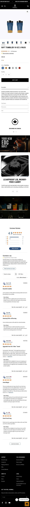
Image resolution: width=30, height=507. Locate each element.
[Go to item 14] (26, 43)
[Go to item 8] (8, 43)
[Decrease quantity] (3, 74)
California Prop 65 (20, 481)
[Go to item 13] (21, 43)
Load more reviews (15, 443)
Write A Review (15, 248)
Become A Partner (20, 459)
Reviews (3, 481)
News (2, 478)
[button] (15, 87)
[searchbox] (9, 274)
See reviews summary (8, 53)
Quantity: (3, 71)
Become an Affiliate (20, 464)
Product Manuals (4, 469)
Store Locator (19, 462)
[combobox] (22, 277)
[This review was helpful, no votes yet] (23, 371)
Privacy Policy (19, 476)
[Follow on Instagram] (6, 503)
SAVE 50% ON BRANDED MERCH (19, 1)
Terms (17, 478)
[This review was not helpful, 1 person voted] (25, 407)
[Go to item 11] (12, 43)
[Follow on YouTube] (9, 503)
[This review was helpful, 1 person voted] (23, 307)
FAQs (2, 467)
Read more (10, 356)
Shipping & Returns (5, 464)
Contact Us (3, 462)
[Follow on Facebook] (2, 503)
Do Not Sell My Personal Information (21, 484)
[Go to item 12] (17, 43)
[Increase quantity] (9, 74)
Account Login (4, 459)
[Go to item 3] (3, 43)
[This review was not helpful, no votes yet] (25, 307)
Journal (2, 476)
